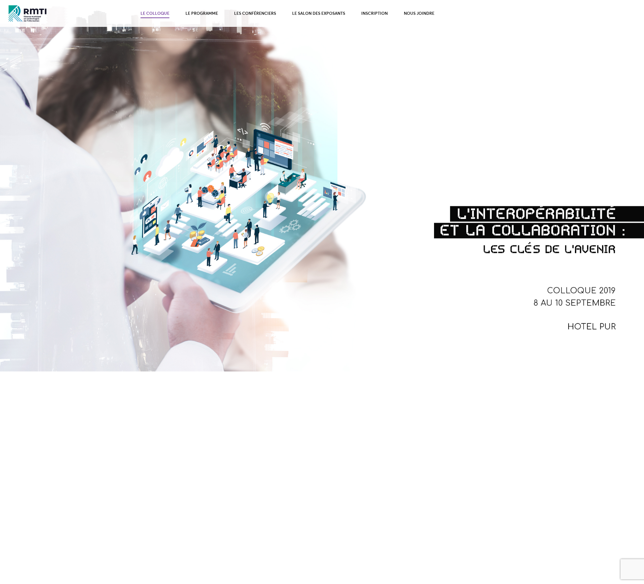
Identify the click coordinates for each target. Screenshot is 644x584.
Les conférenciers (255, 13)
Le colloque (155, 13)
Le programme (201, 13)
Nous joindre (419, 13)
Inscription (374, 13)
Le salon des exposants (318, 13)
